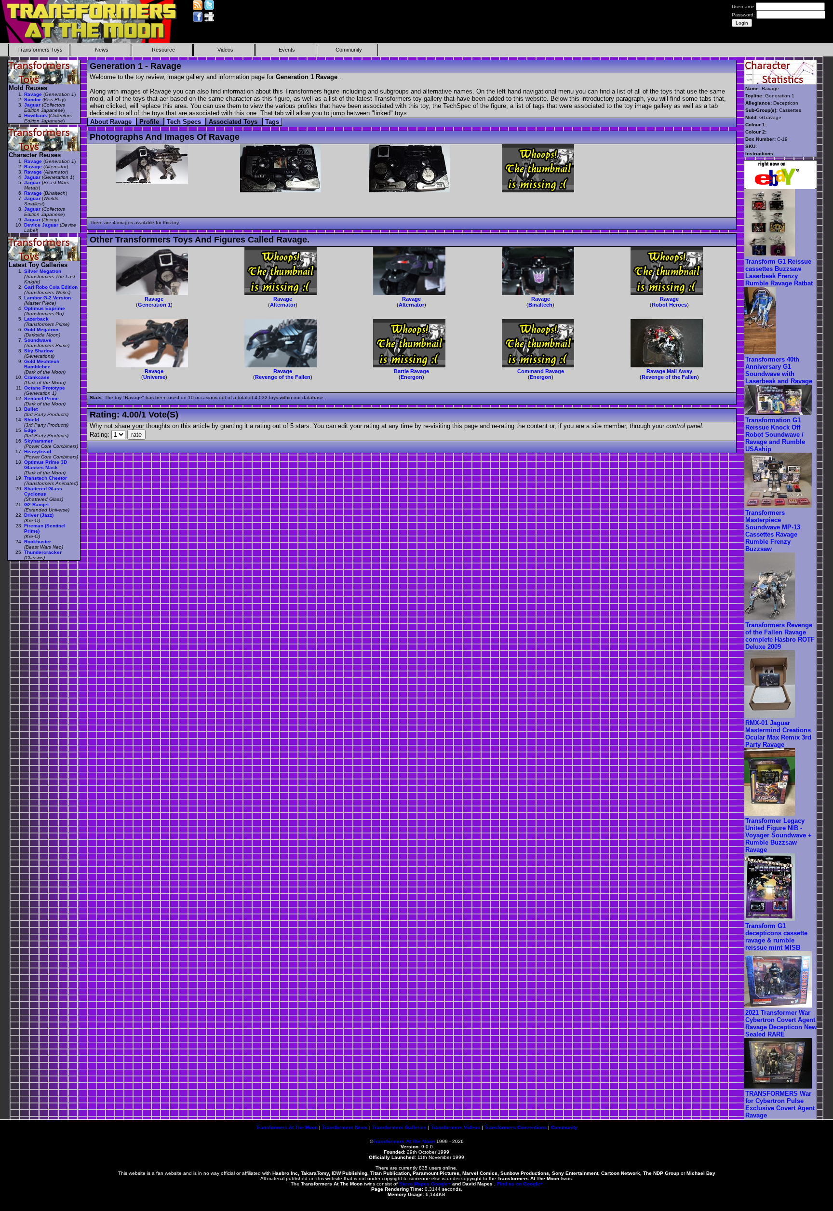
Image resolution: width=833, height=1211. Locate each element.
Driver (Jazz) (39, 515)
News (101, 50)
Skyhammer (38, 441)
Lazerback (36, 319)
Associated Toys (234, 121)
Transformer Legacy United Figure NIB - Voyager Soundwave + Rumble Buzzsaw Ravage (778, 835)
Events (287, 50)
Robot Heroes (669, 305)
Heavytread (37, 451)
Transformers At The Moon (287, 1127)
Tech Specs (185, 121)
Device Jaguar (41, 225)
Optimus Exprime (44, 308)
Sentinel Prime (41, 398)
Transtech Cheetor (45, 478)
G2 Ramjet (36, 504)
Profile (150, 121)
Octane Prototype (44, 387)
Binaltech (540, 305)
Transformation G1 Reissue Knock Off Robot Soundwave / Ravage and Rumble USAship (775, 435)
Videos (225, 50)
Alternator (283, 305)
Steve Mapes (414, 1183)
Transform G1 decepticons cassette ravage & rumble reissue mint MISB (776, 936)
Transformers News (345, 1127)
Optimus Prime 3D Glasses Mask (45, 464)
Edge (30, 430)
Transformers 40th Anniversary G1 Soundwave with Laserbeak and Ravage (778, 370)
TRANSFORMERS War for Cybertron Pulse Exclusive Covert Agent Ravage (780, 1104)
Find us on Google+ (520, 1183)
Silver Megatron (42, 271)
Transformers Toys (40, 50)
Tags (272, 121)
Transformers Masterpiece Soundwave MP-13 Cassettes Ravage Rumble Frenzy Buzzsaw (772, 530)
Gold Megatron (41, 329)
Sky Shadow (39, 350)
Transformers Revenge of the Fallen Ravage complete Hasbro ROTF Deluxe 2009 (780, 635)
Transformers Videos (455, 1127)
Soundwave (38, 340)
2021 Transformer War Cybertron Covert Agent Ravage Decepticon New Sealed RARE (781, 1023)
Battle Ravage (411, 371)
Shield (31, 419)
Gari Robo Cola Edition (51, 287)
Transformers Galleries (399, 1127)
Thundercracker (43, 552)
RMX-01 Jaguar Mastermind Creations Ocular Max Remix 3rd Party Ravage (778, 733)
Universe (154, 377)
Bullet (31, 409)
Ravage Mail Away (669, 371)
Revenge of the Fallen (282, 377)
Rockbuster (37, 541)
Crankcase (37, 377)
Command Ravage (540, 371)
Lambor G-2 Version (47, 297)
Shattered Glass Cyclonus (43, 491)
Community (349, 50)
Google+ (441, 1183)
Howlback (35, 115)
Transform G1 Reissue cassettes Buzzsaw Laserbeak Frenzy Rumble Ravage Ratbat (779, 272)
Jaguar (32, 105)
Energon (411, 377)
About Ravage (112, 121)
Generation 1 (154, 305)
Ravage (154, 299)
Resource (163, 50)
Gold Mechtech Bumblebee (41, 364)
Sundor (32, 99)
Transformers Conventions (515, 1127)
